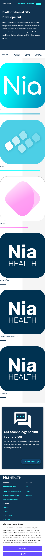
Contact (21, 4)
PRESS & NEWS (8, 515)
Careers (30, 4)
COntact (6, 511)
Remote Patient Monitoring (12, 491)
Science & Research (10, 499)
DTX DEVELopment (9, 487)
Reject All (22, 554)
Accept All (22, 548)
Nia (27, 487)
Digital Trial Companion (11, 495)
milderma (29, 495)
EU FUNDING (7, 519)
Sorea (28, 491)
